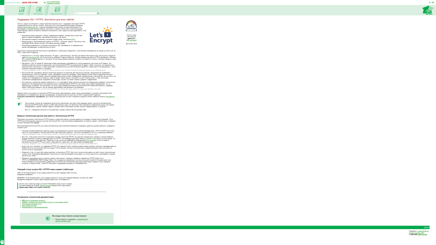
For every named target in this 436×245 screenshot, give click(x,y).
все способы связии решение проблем (53, 2)
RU (433, 2)
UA (430, 2)
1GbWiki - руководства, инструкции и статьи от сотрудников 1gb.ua (45, 202)
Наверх (426, 227)
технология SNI (33, 57)
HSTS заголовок (90, 140)
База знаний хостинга (29, 205)
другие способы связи (63, 221)
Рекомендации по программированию (35, 207)
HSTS (73, 39)
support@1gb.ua (82, 219)
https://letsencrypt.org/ (30, 27)
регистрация (46, 185)
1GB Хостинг (422, 234)
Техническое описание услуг (32, 204)
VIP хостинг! (131, 40)
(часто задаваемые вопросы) (33, 200)
